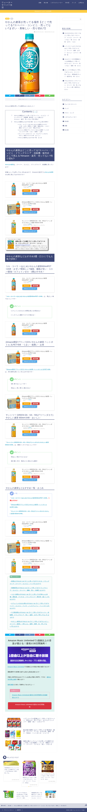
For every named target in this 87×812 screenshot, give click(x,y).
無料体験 (10, 684)
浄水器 (67, 2)
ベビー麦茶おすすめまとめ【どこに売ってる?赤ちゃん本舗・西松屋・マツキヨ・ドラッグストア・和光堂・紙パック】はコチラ (30, 597)
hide (35, 112)
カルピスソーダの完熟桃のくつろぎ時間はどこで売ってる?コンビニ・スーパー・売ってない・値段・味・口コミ (72, 62)
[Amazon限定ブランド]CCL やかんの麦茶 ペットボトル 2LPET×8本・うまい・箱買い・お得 (34, 130)
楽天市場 (35, 190)
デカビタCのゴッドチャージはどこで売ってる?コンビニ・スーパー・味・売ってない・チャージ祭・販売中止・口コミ (72, 85)
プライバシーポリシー (9, 809)
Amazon (26, 190)
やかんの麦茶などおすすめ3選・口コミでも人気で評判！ (31, 122)
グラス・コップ (69, 113)
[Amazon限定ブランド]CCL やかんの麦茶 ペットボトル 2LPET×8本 (28, 369)
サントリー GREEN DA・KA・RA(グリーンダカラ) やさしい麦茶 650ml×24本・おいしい (33, 134)
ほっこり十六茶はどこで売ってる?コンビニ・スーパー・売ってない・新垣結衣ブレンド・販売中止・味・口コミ (72, 73)
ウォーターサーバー (70, 104)
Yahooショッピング (30, 193)
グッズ (74, 2)
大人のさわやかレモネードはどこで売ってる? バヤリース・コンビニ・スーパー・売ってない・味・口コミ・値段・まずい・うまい (72, 38)
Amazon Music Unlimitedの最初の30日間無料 (29, 706)
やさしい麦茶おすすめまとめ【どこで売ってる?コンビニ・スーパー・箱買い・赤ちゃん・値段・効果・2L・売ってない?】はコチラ (29, 624)
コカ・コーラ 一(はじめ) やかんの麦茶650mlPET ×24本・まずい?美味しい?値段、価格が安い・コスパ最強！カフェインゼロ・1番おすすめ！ (34, 126)
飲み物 (46, 2)
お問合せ (81, 2)
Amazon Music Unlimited (16, 666)
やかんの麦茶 (9, 164)
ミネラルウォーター (57, 2)
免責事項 (19, 809)
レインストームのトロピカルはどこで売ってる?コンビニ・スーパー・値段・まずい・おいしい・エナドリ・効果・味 (72, 50)
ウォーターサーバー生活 (7, 4)
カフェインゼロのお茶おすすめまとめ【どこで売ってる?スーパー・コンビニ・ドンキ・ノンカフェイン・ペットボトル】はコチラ (30, 606)
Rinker (30, 186)
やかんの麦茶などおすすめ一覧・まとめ (30, 137)
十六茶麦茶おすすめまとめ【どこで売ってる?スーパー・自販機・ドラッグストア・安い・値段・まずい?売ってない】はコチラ (29, 615)
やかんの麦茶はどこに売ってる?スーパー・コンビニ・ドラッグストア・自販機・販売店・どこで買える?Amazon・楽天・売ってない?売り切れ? (31, 117)
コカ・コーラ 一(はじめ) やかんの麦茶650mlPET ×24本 (24, 296)
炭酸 (40, 2)
